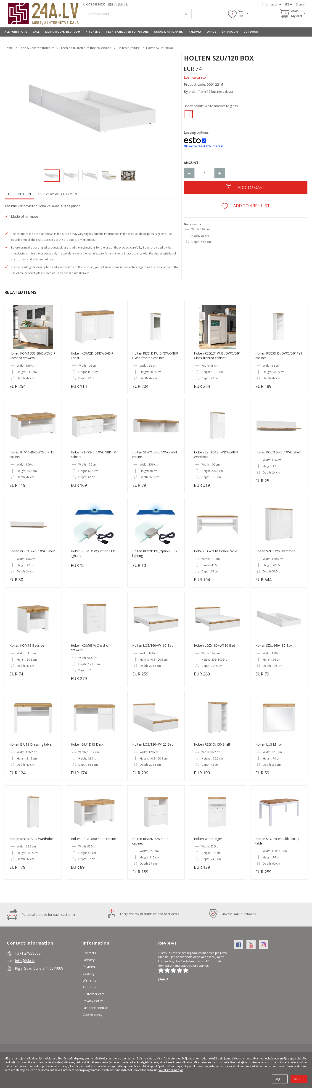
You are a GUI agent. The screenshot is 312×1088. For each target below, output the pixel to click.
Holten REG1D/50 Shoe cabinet (94, 839)
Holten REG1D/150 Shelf (212, 744)
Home (9, 48)
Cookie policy (92, 1014)
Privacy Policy (93, 1001)
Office (211, 31)
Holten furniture (129, 48)
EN (287, 4)
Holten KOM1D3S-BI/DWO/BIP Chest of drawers (32, 355)
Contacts (89, 953)
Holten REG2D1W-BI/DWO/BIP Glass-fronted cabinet (217, 355)
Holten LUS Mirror (268, 744)
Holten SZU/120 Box (160, 48)
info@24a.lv (120, 4)
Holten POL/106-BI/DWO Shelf (278, 452)
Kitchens (93, 31)
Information (270, 4)
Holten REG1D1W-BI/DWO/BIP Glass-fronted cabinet (155, 355)
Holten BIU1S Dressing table (30, 744)
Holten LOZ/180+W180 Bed (214, 645)
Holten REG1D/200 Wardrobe (31, 839)
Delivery (89, 960)
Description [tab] (19, 193)
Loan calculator (195, 77)
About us (89, 987)
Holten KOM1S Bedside (26, 645)
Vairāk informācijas (171, 1070)
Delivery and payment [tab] (58, 193)
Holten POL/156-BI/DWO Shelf (32, 551)
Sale (36, 31)
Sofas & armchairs (168, 31)
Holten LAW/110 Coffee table (215, 551)
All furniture (16, 31)
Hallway (194, 31)
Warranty (89, 980)
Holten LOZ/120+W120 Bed (152, 744)
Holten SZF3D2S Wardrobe (275, 551)
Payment (89, 966)
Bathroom (230, 31)
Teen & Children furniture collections (86, 48)
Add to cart (251, 187)
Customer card (94, 994)
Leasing (88, 973)
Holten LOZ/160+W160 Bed (152, 645)
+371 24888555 (96, 4)
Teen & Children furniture (127, 31)
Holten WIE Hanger (208, 839)
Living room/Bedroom (62, 31)
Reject (279, 1079)
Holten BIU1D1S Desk (87, 744)
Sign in (300, 4)
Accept (299, 1079)
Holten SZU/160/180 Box (273, 645)
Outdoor (250, 31)
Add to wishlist (251, 205)
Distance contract (96, 1008)
